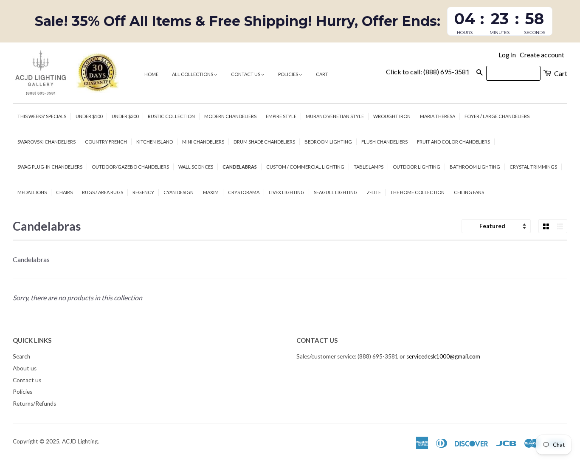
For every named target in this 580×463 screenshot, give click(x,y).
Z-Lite (374, 192)
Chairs (64, 192)
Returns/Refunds (34, 403)
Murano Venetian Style (335, 116)
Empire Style (281, 116)
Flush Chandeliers (384, 141)
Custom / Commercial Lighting (305, 166)
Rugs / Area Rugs (102, 192)
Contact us (246, 74)
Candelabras (239, 166)
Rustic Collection (171, 116)
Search (21, 356)
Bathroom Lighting (475, 166)
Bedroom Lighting (328, 141)
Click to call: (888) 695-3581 (428, 72)
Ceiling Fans (469, 192)
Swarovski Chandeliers (46, 141)
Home (151, 74)
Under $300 (125, 116)
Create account (542, 55)
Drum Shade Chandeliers (264, 141)
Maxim (211, 192)
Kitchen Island (154, 141)
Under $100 (89, 116)
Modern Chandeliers (230, 116)
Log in (507, 55)
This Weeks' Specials (41, 116)
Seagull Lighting (336, 192)
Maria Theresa (437, 116)
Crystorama (243, 192)
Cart (322, 74)
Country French (106, 141)
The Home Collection (417, 192)
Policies (288, 74)
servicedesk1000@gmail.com (443, 356)
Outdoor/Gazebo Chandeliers (130, 166)
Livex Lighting (286, 192)
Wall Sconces (195, 166)
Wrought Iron (392, 116)
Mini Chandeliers (203, 141)
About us (25, 368)
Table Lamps (368, 166)
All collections (193, 74)
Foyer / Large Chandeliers (497, 116)
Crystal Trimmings (533, 166)
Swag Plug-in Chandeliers (49, 166)
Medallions (32, 192)
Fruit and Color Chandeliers (453, 141)
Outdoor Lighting (416, 166)
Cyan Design (178, 192)
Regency (143, 192)
